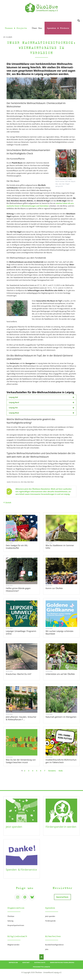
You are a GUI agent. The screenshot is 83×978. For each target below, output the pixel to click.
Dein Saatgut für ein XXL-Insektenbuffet (17, 546)
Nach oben (41, 957)
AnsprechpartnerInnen (15, 925)
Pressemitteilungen (41, 967)
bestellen (62, 897)
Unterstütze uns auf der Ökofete (60, 674)
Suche (78, 18)
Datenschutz (39, 962)
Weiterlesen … (24, 534)
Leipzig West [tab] (14, 413)
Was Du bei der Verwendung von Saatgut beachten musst (21, 761)
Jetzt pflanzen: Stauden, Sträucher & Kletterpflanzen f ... (21, 718)
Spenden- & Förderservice (21, 869)
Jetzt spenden (14, 826)
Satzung (10, 921)
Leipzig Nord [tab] (14, 402)
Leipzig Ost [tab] (13, 407)
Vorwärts (52, 771)
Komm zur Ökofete (54, 588)
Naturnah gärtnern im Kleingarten (61, 717)
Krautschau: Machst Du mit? (18, 674)
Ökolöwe (10, 916)
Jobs (46, 949)
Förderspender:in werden (61, 826)
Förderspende (50, 921)
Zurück (8, 502)
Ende (61, 771)
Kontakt (26, 962)
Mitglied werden (13, 945)
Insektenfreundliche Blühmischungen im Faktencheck (61, 761)
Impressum (13, 962)
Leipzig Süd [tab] (13, 397)
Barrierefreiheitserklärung (62, 962)
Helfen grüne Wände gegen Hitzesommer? (18, 589)
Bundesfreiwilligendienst (54, 945)
